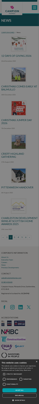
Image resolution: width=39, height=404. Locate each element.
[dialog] (19, 381)
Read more (27, 370)
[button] (19, 400)
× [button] (36, 361)
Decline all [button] (19, 395)
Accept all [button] (19, 390)
